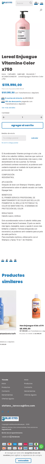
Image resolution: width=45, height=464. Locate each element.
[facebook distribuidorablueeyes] (8, 411)
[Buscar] (30, 2)
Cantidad (5, 113)
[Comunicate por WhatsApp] (41, 446)
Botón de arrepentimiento (12, 433)
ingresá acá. (7, 429)
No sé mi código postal (10, 143)
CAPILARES (12, 74)
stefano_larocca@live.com (18, 405)
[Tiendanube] (11, 437)
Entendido (23, 460)
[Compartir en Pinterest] (15, 260)
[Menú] (41, 3)
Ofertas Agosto (8, 399)
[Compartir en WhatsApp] (3, 260)
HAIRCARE (21, 74)
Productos (6, 387)
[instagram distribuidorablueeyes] (3, 411)
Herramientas (7, 395)
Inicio (4, 74)
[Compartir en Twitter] (11, 260)
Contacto (6, 391)
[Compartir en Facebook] (7, 260)
